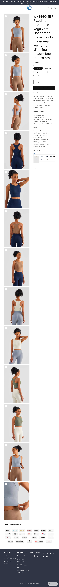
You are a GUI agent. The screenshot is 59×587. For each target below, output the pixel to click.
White (44, 72)
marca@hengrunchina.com (38, 556)
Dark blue (48, 68)
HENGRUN (26, 583)
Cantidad (35, 79)
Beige (36, 72)
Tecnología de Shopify (34, 583)
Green (37, 75)
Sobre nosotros (22, 556)
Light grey (38, 68)
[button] (3, 7)
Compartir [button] (38, 168)
